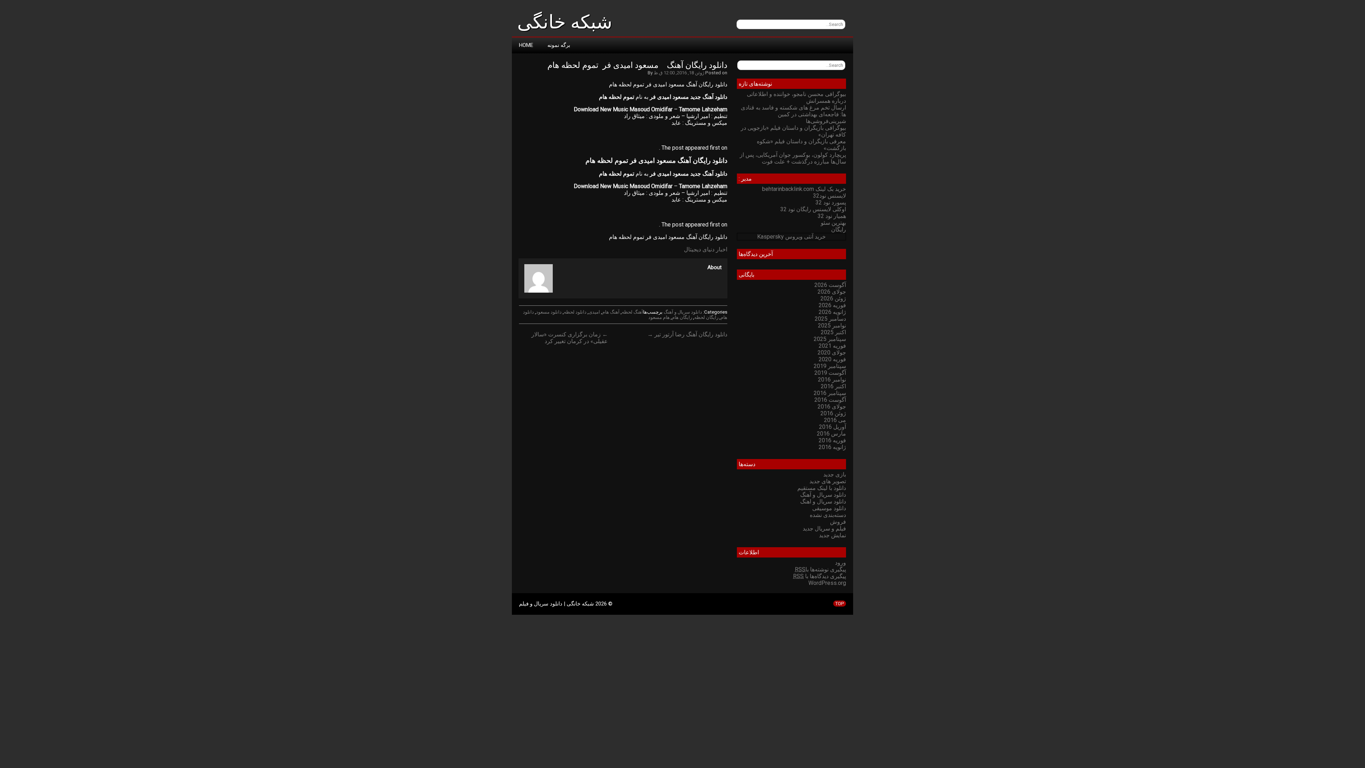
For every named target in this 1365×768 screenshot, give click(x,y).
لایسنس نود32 (829, 195)
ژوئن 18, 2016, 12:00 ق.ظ (679, 72)
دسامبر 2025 (830, 318)
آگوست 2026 (830, 285)
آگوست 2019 (830, 372)
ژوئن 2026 (833, 298)
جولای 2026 (832, 291)
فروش (838, 521)
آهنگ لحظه (632, 312)
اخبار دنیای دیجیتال (705, 249)
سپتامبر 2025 (830, 339)
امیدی (594, 312)
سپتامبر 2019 (830, 366)
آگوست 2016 (830, 399)
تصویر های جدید (827, 481)
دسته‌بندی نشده (828, 515)
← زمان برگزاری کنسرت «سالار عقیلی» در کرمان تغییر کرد (569, 338)
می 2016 (835, 420)
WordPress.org (827, 583)
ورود (840, 562)
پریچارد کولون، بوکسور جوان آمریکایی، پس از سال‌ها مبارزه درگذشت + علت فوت (793, 158)
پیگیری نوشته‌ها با (820, 569)
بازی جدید (834, 474)
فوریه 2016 (832, 440)
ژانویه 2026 (832, 312)
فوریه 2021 (832, 345)
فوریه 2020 (832, 359)
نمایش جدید (832, 535)
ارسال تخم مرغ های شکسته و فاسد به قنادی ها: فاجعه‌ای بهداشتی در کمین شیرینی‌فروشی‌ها (793, 114)
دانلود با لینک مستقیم (821, 488)
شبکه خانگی (564, 22)
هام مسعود (659, 317)
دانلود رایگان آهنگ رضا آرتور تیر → (687, 334)
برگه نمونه (558, 45)
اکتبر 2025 (833, 332)
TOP (839, 603)
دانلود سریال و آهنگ (683, 312)
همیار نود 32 (832, 216)
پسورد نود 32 (830, 202)
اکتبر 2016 (833, 386)
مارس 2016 (831, 433)
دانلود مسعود (549, 312)
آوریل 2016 (832, 426)
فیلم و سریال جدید (824, 528)
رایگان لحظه (706, 317)
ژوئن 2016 (833, 413)
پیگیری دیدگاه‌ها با (819, 576)
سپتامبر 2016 (830, 393)
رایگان (838, 229)
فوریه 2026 (832, 305)
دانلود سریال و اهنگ (823, 501)
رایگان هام (682, 317)
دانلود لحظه (575, 312)
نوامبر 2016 (832, 379)
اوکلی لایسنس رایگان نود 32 (813, 209)
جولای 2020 (832, 352)
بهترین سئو (833, 222)
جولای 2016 (832, 406)
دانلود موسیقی (829, 508)
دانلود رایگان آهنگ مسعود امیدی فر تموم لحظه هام (637, 65)
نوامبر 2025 (832, 325)
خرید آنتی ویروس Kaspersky (791, 236)
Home (526, 45)
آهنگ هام (611, 312)
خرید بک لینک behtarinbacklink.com (804, 189)
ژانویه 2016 (832, 447)
